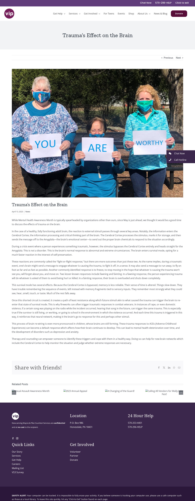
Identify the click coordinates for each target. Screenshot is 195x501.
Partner (74, 455)
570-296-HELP (135, 427)
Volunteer (75, 451)
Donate (74, 459)
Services (16, 455)
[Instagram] (17, 438)
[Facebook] (13, 438)
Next (178, 57)
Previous (168, 57)
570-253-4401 (135, 422)
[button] (180, 153)
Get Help (16, 459)
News (27, 211)
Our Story (17, 451)
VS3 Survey (18, 472)
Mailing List (18, 468)
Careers (16, 464)
